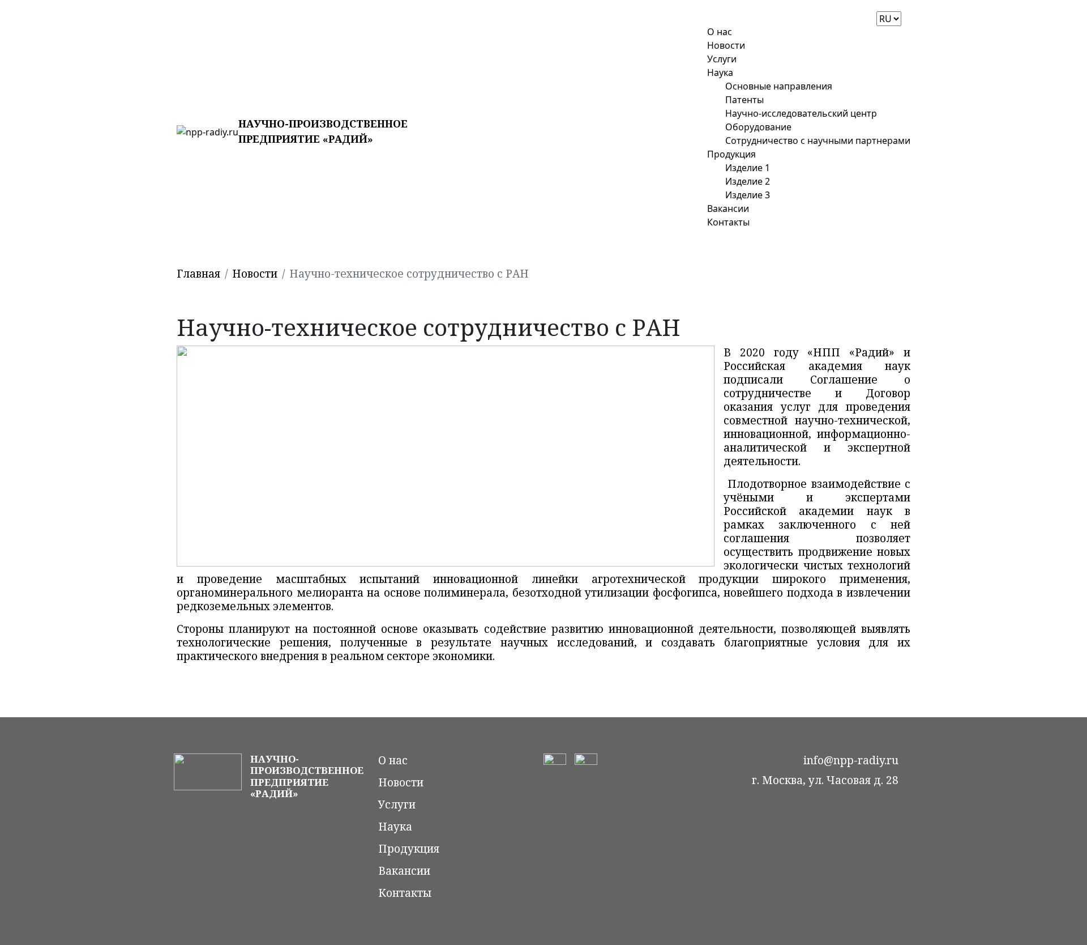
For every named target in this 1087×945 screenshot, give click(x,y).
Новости (726, 45)
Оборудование (758, 127)
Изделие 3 (747, 195)
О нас (719, 31)
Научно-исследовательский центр (801, 113)
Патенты (744, 99)
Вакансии (728, 208)
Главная (198, 273)
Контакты (728, 222)
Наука (720, 72)
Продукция (731, 154)
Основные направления (778, 86)
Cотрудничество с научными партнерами (817, 140)
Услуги (722, 59)
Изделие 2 (747, 181)
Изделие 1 (747, 167)
